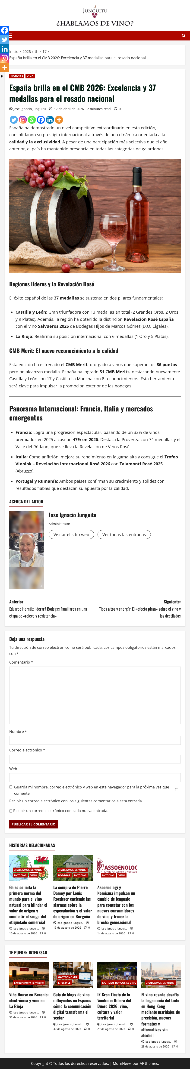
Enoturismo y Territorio (29, 982)
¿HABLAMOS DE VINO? (28, 869)
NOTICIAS (17, 76)
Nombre (18, 731)
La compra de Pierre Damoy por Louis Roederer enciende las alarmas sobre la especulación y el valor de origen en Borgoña (72, 901)
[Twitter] (14, 120)
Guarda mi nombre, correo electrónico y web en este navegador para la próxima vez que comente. (91, 790)
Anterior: (48, 609)
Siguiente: (140, 609)
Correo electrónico (27, 750)
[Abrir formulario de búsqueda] (183, 35)
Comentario (21, 662)
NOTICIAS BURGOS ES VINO (119, 982)
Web (13, 768)
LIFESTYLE (64, 982)
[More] (59, 120)
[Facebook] (41, 120)
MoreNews (122, 1063)
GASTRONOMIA (68, 977)
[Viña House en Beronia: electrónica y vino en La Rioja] (29, 975)
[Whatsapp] (32, 120)
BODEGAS (64, 875)
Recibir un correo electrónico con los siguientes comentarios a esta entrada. (76, 800)
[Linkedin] (50, 120)
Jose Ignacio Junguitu (29, 109)
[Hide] (2, 76)
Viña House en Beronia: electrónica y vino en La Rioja (29, 1000)
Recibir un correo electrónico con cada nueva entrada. (60, 810)
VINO (30, 76)
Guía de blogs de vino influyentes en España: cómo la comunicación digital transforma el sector (72, 1006)
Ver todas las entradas (124, 534)
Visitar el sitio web (71, 534)
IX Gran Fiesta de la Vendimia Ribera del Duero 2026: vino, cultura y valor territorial (114, 1006)
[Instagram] (23, 120)
